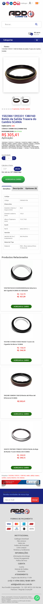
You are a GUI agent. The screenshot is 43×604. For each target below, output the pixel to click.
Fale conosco (21, 541)
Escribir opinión (25, 109)
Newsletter (21, 571)
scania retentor (11, 477)
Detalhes (6, 189)
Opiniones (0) (31, 188)
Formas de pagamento (21, 558)
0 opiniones (15, 109)
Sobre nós (21, 543)
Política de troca (21, 560)
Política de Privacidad (21, 545)
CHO (13, 126)
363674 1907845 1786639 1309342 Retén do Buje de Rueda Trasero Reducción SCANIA (21, 450)
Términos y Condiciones (21, 550)
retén (28, 475)
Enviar (35, 500)
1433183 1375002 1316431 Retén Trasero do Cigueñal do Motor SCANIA (19, 343)
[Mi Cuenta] (31, 3)
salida (32, 475)
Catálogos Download (21, 539)
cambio (4, 477)
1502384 (11, 475)
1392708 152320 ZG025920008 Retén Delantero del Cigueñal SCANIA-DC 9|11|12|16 (20, 289)
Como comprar (21, 548)
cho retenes (20, 477)
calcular (17, 169)
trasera (37, 475)
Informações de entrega (21, 556)
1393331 (17, 475)
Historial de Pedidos (21, 569)
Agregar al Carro (13, 179)
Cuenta (21, 567)
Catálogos (23, 3)
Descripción (18, 188)
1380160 (23, 475)
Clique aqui (17, 172)
